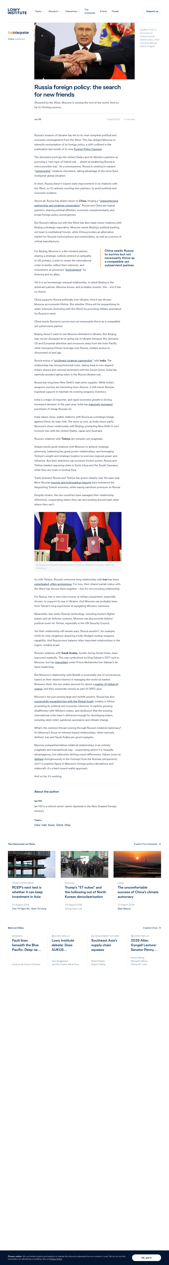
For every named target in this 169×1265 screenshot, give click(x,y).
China (11, 38)
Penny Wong (137, 957)
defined (39, 759)
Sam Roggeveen (60, 960)
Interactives (71, 11)
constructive (42, 171)
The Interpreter (89, 11)
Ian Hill (37, 119)
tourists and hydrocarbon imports (71, 482)
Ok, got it (146, 1257)
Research (53, 11)
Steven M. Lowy (139, 964)
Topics (38, 11)
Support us (152, 11)
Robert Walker (98, 964)
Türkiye (59, 824)
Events (103, 11)
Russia (51, 824)
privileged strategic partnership (73, 360)
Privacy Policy (56, 1259)
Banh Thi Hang (38, 908)
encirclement (73, 269)
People (115, 11)
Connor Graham (32, 964)
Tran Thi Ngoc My (21, 908)
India (44, 824)
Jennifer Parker (59, 964)
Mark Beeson (124, 908)
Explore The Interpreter (145, 844)
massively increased (101, 404)
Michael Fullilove (139, 960)
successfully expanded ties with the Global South (63, 701)
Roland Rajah (98, 960)
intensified (61, 662)
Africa (67, 824)
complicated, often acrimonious (53, 584)
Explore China (150, 927)
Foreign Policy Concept (88, 149)
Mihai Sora (73, 964)
